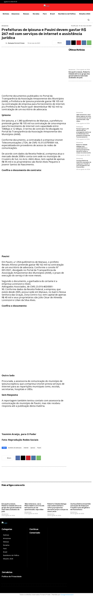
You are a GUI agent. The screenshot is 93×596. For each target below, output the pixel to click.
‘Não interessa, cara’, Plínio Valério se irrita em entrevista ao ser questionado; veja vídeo (83, 118)
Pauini (39, 448)
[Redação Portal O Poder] (4, 43)
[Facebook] (76, 2)
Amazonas (5, 25)
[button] (88, 20)
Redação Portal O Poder (16, 43)
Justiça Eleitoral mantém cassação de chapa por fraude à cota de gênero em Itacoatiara (83, 164)
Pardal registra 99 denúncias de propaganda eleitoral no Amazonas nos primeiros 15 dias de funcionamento (83, 133)
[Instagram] (80, 2)
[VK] (84, 42)
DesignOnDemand (67, 594)
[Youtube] (87, 2)
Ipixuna (33, 448)
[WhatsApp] (89, 42)
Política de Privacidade (12, 576)
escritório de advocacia (14, 448)
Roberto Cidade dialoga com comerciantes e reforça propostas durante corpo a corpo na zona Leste (83, 149)
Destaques (79, 126)
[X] (84, 2)
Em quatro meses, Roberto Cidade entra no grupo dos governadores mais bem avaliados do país (79, 75)
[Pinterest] (78, 42)
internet (26, 448)
